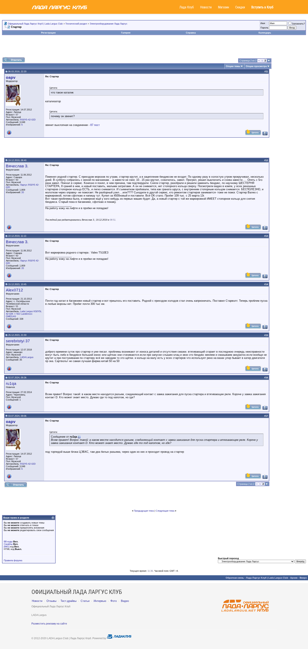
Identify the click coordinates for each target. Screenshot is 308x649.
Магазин (223, 7)
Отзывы (51, 600)
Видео (125, 600)
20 (22, 192)
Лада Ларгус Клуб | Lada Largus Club (267, 578)
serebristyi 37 (18, 341)
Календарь (265, 32)
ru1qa (11, 383)
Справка (191, 32)
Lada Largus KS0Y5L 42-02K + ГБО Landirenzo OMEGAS (24, 314)
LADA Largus (27, 357)
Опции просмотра (256, 66)
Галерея (125, 32)
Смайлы (8, 544)
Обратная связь (235, 578)
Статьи (85, 600)
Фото (113, 600)
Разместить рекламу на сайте (49, 623)
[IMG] (6, 546)
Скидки (240, 7)
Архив (294, 578)
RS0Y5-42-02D (28, 119)
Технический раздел (76, 23)
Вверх (303, 578)
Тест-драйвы (68, 600)
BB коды (8, 541)
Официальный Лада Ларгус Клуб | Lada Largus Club (35, 23)
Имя (262, 23)
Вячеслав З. (17, 166)
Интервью (100, 600)
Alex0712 (14, 290)
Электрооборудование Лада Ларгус (108, 23)
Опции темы (233, 66)
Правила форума (13, 560)
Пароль (264, 27)
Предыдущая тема (144, 510)
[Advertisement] (154, 47)
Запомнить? (298, 23)
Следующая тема (165, 510)
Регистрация (48, 32)
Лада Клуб (186, 7)
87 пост (95, 125)
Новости (206, 7)
